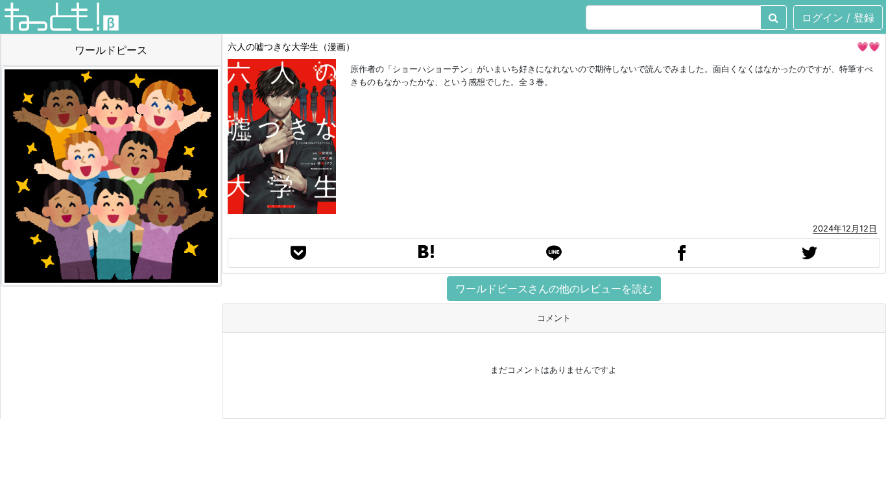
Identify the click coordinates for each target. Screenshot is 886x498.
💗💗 (868, 46)
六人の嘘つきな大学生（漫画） (291, 46)
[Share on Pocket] (298, 253)
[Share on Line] (554, 253)
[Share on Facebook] (681, 253)
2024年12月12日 (845, 228)
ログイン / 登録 (838, 17)
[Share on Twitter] (809, 253)
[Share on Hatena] (426, 253)
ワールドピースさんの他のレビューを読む (554, 288)
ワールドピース (111, 49)
